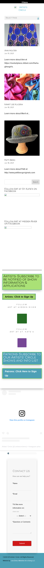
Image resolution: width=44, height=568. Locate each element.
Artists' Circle (7, 447)
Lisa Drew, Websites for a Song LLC (23, 561)
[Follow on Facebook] (22, 318)
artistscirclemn (20, 447)
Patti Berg (9, 160)
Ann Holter (10, 51)
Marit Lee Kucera (13, 105)
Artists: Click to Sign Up (19, 296)
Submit (22, 543)
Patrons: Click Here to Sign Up (21, 373)
